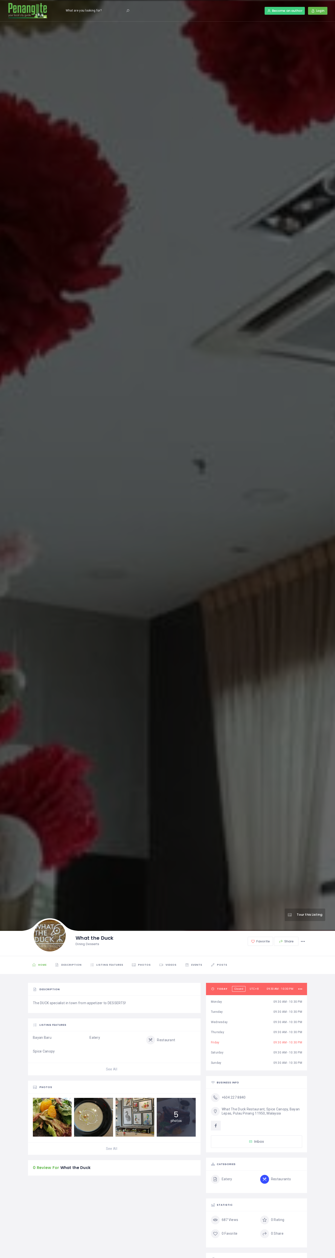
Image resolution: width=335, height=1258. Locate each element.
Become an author (287, 10)
